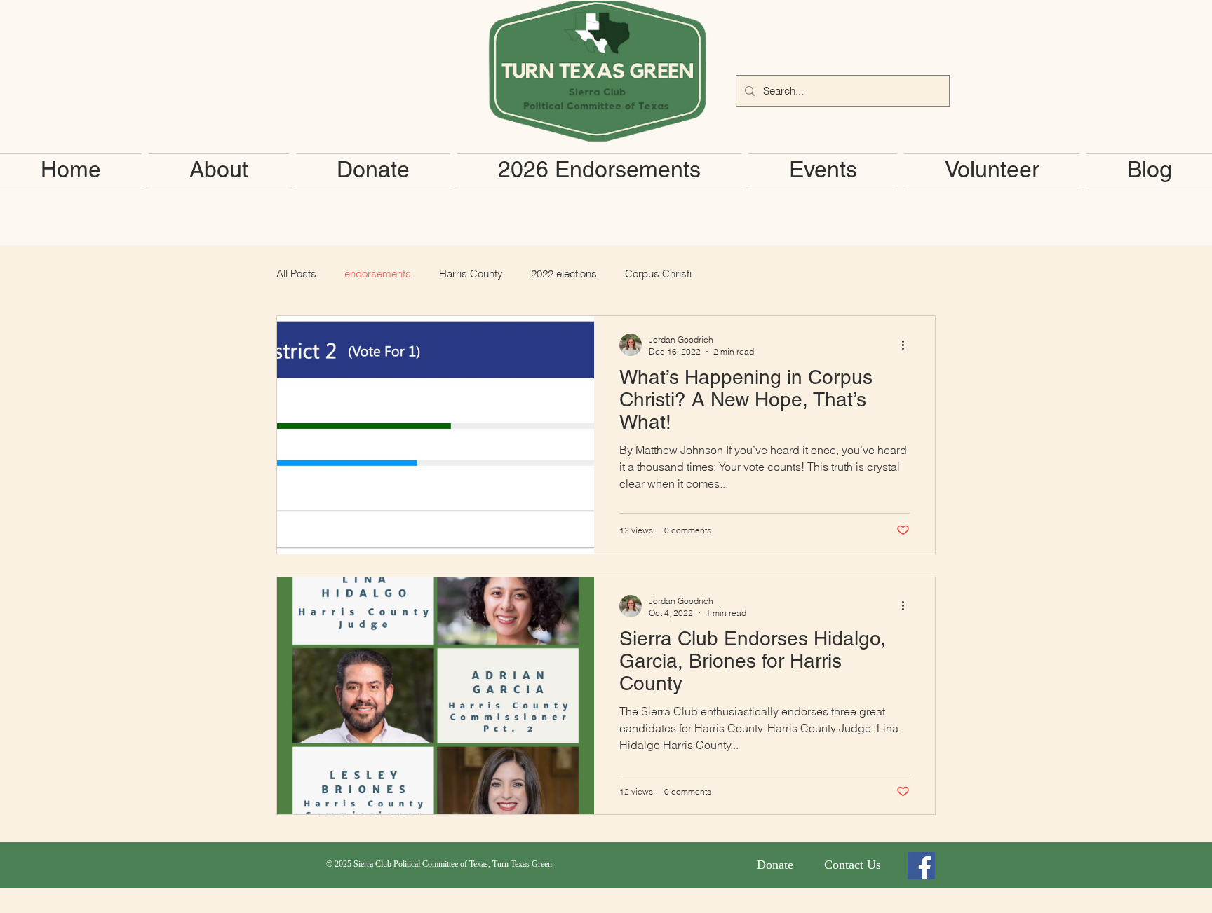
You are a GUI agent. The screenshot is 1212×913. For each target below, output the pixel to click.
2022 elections (564, 273)
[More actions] (907, 344)
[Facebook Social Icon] (921, 865)
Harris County (471, 273)
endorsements (377, 273)
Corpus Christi (658, 273)
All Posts (296, 273)
